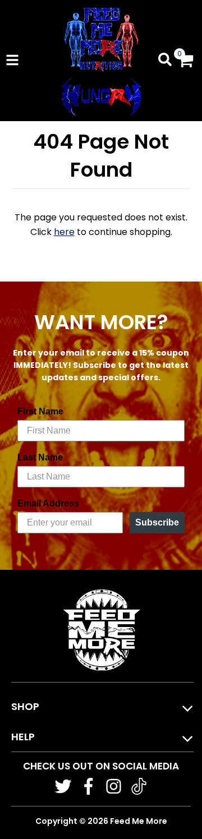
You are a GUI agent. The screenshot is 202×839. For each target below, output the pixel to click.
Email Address (48, 503)
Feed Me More (138, 821)
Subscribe (157, 522)
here (64, 231)
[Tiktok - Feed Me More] (139, 786)
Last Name (40, 457)
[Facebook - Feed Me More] (88, 786)
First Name (40, 411)
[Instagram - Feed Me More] (113, 786)
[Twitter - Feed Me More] (63, 786)
